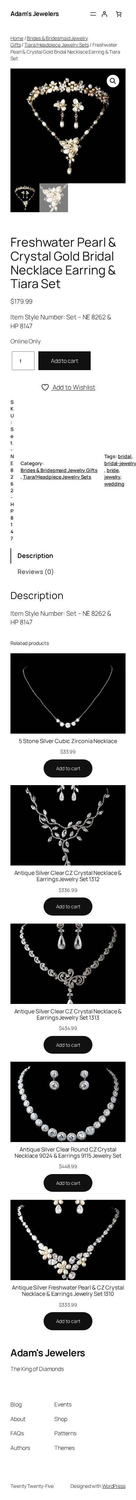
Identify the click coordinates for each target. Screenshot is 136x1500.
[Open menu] (93, 14)
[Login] (104, 14)
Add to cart (64, 361)
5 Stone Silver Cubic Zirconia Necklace (68, 741)
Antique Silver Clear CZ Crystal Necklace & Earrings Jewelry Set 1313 (68, 1014)
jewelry (112, 476)
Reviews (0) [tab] (35, 571)
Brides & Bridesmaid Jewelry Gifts (59, 470)
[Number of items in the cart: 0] (119, 14)
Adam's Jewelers (34, 13)
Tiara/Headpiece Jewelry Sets (56, 44)
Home (16, 38)
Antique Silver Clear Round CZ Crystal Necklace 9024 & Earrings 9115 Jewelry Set (68, 1152)
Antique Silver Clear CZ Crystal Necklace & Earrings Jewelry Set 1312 (68, 876)
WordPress (114, 1486)
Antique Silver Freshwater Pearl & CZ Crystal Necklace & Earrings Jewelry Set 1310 (68, 1290)
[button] (113, 81)
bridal (124, 456)
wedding (114, 483)
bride (113, 470)
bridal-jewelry (120, 463)
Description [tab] (35, 555)
